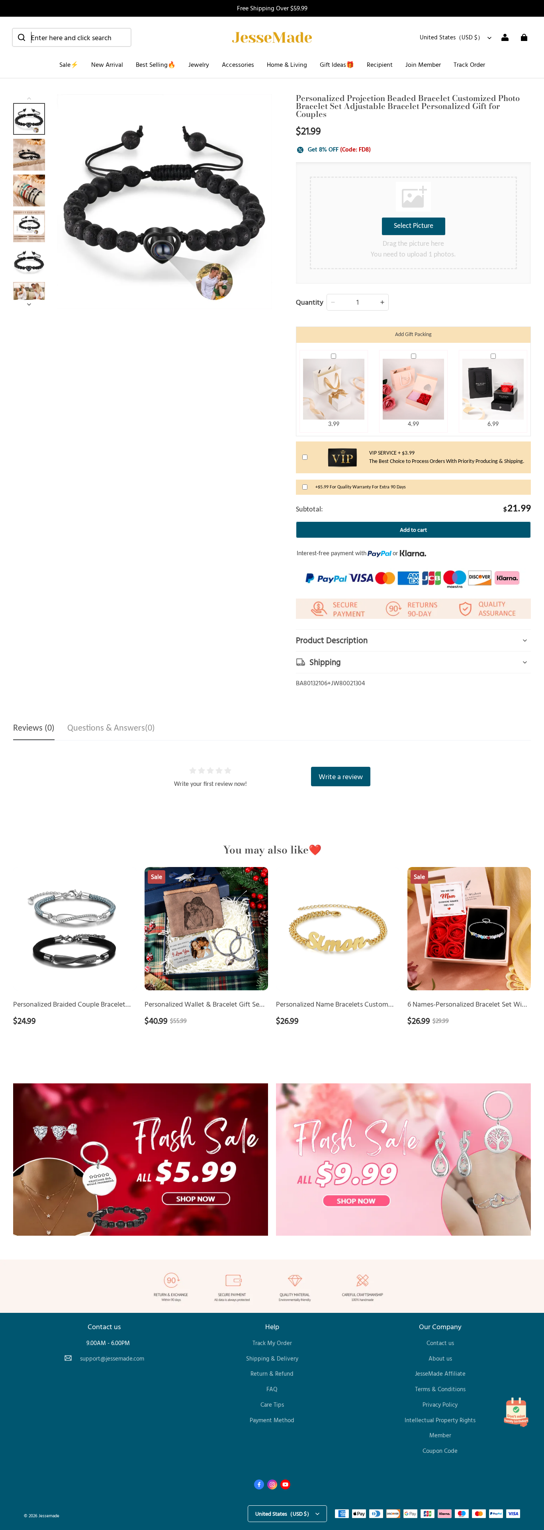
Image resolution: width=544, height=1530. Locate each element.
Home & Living (287, 64)
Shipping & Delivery (272, 1358)
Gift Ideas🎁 (337, 64)
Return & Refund (272, 1373)
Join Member (423, 64)
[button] (71, 37)
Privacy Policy (440, 1404)
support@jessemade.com (112, 1358)
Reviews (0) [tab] (34, 728)
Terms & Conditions (440, 1389)
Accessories (238, 64)
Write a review (341, 776)
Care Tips (272, 1404)
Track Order (469, 64)
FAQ (272, 1389)
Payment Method (272, 1420)
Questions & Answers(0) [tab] (111, 728)
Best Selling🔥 (156, 64)
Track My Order (272, 1342)
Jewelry (198, 64)
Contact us (440, 1342)
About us (440, 1358)
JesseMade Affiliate (440, 1373)
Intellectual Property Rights (440, 1420)
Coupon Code (440, 1450)
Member (440, 1435)
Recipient (380, 64)
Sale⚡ (68, 64)
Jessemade (49, 1515)
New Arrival (107, 64)
